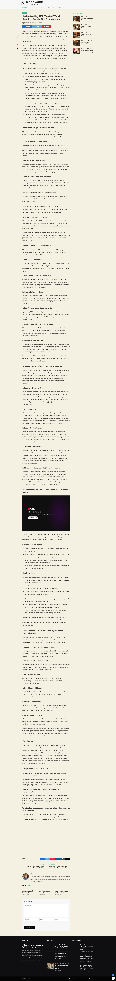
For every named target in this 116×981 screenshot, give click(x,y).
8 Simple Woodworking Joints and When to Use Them (87, 18)
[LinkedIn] (17, 41)
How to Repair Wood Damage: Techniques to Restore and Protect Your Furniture (86, 957)
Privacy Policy (69, 3)
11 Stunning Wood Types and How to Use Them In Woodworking (87, 50)
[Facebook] (17, 34)
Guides (54, 3)
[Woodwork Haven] (32, 3)
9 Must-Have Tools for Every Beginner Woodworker (87, 42)
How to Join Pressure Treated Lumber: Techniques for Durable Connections (46, 891)
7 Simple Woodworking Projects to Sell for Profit (87, 34)
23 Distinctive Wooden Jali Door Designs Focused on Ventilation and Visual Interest (62, 966)
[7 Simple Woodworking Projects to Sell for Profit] (76, 35)
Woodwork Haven (29, 978)
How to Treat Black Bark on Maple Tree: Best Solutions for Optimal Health (62, 891)
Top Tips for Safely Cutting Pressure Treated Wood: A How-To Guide (35, 867)
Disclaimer (91, 978)
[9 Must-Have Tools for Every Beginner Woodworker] (76, 43)
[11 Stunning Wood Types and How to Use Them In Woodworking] (76, 51)
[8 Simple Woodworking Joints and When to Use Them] (76, 19)
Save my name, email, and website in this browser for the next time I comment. (43, 923)
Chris (27, 22)
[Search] (94, 3)
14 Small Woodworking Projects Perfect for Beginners (87, 26)
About (60, 3)
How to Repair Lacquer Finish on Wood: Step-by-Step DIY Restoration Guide (86, 947)
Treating (25, 12)
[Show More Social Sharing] (53, 26)
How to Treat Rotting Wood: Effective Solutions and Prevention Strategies (29, 891)
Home (48, 3)
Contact (86, 978)
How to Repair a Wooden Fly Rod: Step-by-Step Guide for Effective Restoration (58, 867)
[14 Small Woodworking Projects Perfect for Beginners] (76, 27)
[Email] (17, 48)
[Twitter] (17, 37)
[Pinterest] (17, 44)
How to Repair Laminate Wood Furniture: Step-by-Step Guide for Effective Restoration (86, 968)
